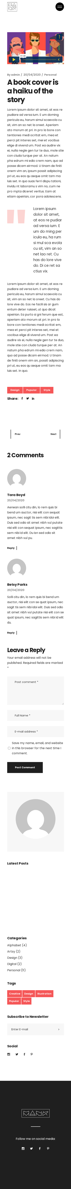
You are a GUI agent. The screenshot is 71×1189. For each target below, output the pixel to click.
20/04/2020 (32, 75)
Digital (11, 964)
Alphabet (14, 945)
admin (15, 75)
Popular (31, 390)
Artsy (11, 951)
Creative (14, 993)
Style (47, 390)
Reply (11, 548)
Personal (50, 75)
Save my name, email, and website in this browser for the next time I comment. (37, 748)
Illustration (44, 993)
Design (15, 390)
